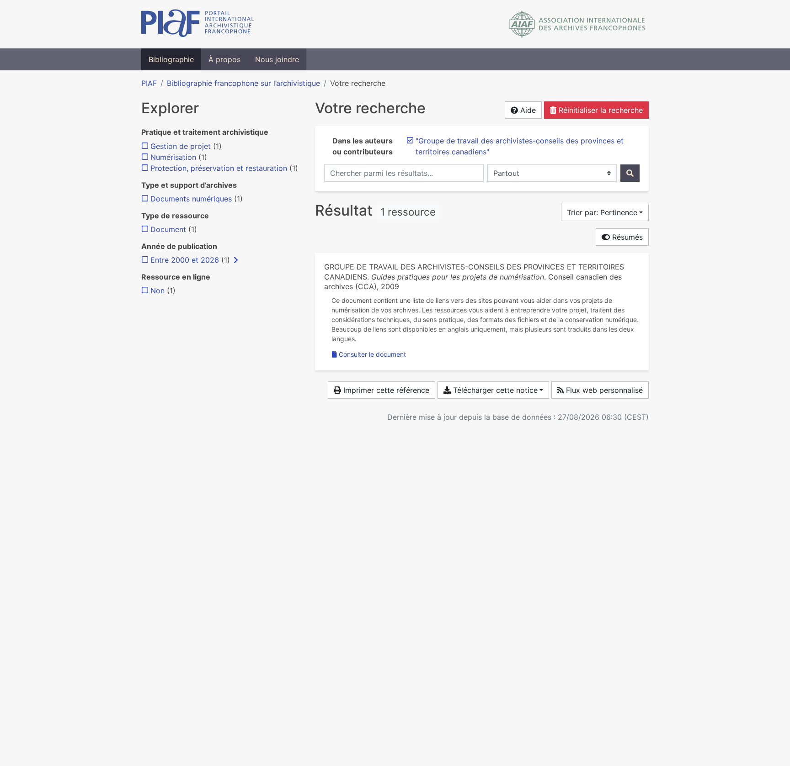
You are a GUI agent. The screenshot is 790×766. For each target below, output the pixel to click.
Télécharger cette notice (494, 390)
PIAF (149, 83)
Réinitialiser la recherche (599, 110)
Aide (527, 110)
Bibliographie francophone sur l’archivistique (243, 83)
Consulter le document (372, 354)
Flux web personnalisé (603, 390)
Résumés (626, 237)
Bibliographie (171, 59)
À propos (224, 59)
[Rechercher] (630, 173)
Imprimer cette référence (385, 390)
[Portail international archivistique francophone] (197, 24)
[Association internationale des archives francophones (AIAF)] (577, 24)
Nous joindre (277, 59)
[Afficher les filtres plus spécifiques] (236, 259)
